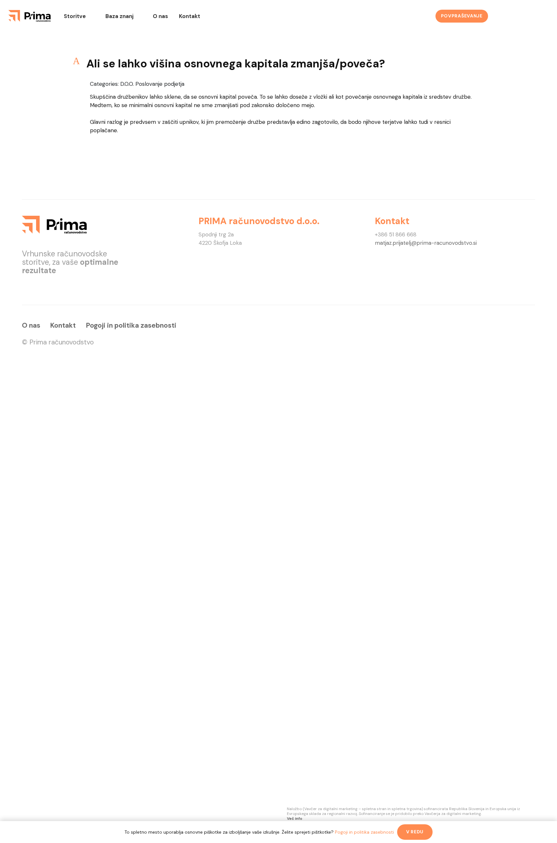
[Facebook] (504, 16)
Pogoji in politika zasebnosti (131, 325)
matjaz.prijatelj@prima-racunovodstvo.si (426, 242)
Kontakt (63, 325)
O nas (31, 325)
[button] (278, 63)
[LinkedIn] (521, 16)
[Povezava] (29, 16)
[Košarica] (539, 16)
